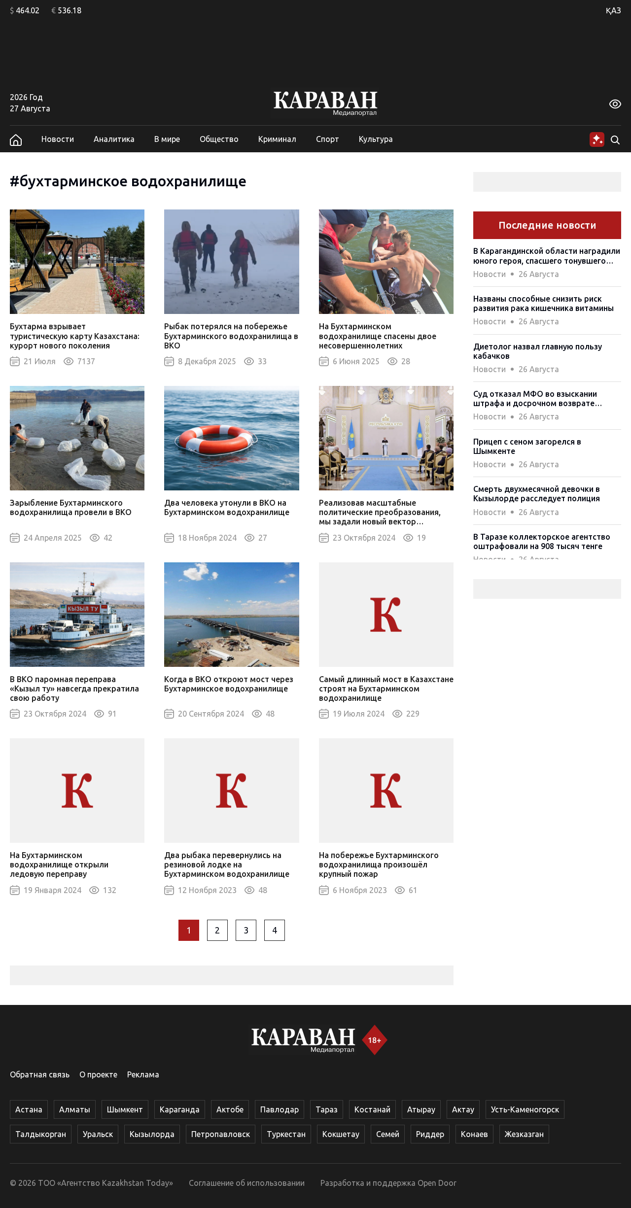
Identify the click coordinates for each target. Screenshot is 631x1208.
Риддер (430, 1134)
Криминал (277, 139)
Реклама (143, 1074)
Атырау (421, 1109)
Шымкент (125, 1109)
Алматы (74, 1109)
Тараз (327, 1109)
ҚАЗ (613, 10)
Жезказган (524, 1134)
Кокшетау (340, 1134)
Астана (28, 1109)
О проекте (98, 1074)
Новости (57, 139)
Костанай (372, 1109)
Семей (387, 1134)
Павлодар (279, 1109)
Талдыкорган (40, 1134)
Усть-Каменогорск (525, 1109)
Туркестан (286, 1134)
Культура (376, 139)
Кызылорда (152, 1134)
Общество (219, 139)
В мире (167, 139)
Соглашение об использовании (247, 1182)
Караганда (180, 1109)
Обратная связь (40, 1074)
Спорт (327, 139)
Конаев (474, 1134)
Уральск (98, 1134)
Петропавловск (220, 1134)
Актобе (230, 1109)
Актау (463, 1109)
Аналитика (114, 139)
